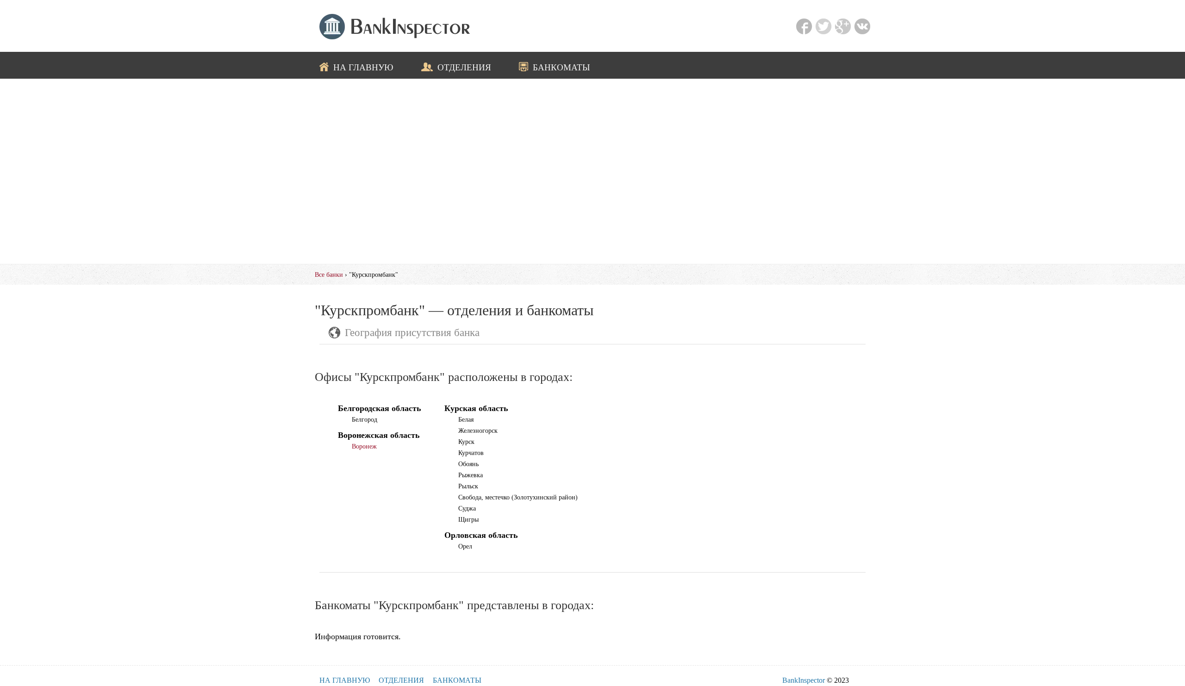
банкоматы (561, 67)
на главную (363, 67)
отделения (464, 67)
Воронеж (364, 446)
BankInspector (803, 680)
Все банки (329, 274)
